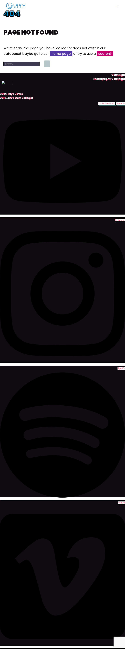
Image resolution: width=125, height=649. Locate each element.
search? (105, 53)
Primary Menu (116, 6)
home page (61, 53)
